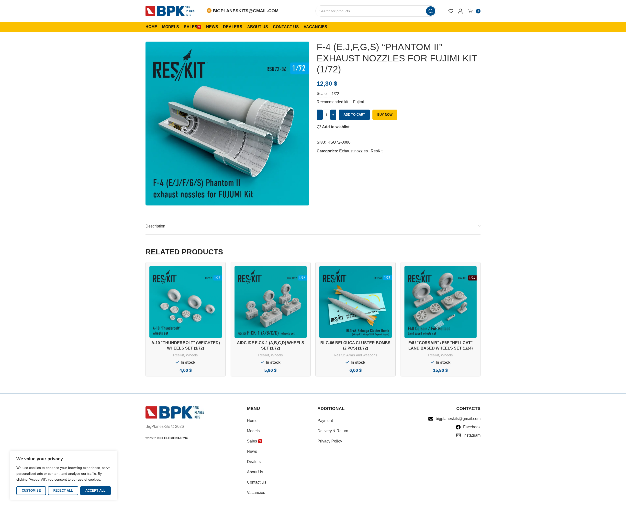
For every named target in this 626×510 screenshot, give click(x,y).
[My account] (460, 11)
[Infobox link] (243, 11)
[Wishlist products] (451, 11)
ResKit (376, 151)
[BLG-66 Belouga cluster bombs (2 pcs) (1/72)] (355, 302)
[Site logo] (169, 11)
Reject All (63, 490)
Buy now (384, 114)
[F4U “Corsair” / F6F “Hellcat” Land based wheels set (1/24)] (440, 302)
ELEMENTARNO (176, 438)
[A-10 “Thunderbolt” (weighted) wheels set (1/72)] (185, 302)
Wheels (192, 355)
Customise (31, 490)
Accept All (95, 490)
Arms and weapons (361, 355)
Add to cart (354, 114)
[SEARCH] (430, 11)
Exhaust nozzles (353, 151)
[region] (63, 475)
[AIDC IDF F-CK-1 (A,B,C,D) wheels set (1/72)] (271, 302)
